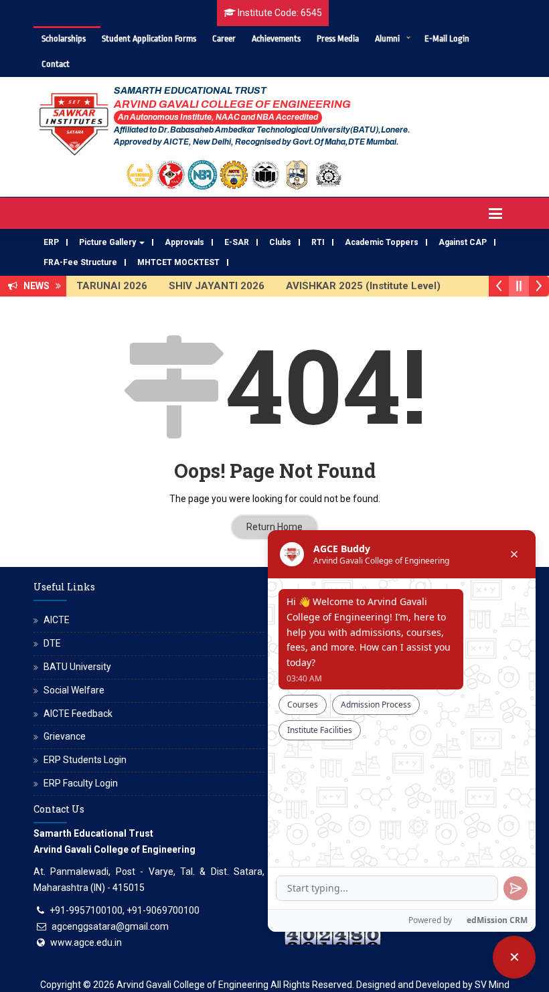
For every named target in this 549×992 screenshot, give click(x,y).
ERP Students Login (85, 759)
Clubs (280, 242)
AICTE (57, 619)
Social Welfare (74, 690)
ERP (51, 242)
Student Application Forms (149, 38)
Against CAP (463, 242)
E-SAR (236, 242)
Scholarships (64, 38)
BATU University (77, 666)
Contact (56, 64)
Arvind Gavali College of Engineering (192, 984)
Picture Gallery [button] (108, 242)
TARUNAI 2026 (107, 286)
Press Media (338, 38)
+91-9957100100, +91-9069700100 (125, 910)
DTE (52, 643)
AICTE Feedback (78, 713)
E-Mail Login (446, 38)
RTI (318, 242)
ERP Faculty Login (81, 783)
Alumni (387, 38)
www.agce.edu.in (86, 942)
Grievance (65, 736)
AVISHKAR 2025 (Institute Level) (358, 286)
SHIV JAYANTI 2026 (212, 286)
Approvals (184, 242)
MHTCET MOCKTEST (178, 262)
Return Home (274, 526)
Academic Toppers (381, 242)
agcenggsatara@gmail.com (110, 926)
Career (224, 38)
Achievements (276, 38)
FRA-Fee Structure (80, 262)
